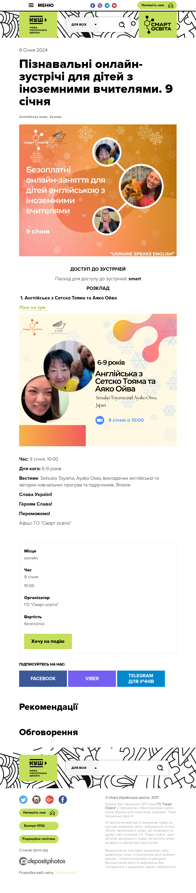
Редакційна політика (38, 839)
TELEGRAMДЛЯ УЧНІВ (141, 678)
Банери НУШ (34, 826)
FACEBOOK (43, 679)
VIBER (92, 679)
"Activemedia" (65, 872)
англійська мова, (34, 117)
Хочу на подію (48, 641)
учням (56, 117)
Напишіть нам (153, 5)
